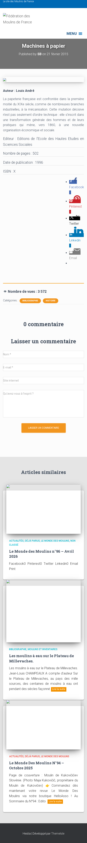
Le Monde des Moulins (55, 540)
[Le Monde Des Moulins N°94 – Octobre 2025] (43, 724)
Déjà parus (32, 540)
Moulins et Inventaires (42, 649)
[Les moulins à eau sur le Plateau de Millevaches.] (43, 610)
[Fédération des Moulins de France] (23, 21)
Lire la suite (58, 689)
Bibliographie (30, 301)
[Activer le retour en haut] (79, 835)
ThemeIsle (57, 833)
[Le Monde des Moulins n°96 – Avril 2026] (43, 509)
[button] (72, 34)
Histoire (50, 301)
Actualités (16, 540)
